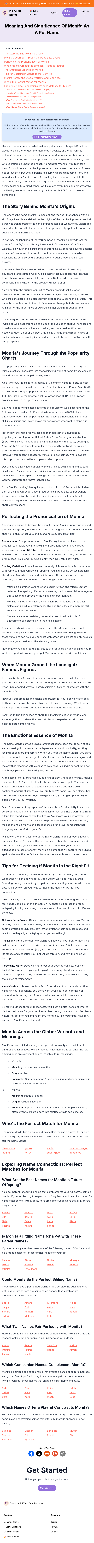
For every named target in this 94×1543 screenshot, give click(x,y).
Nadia (50, 1260)
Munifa (6, 1268)
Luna (50, 1221)
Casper (28, 1430)
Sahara (6, 1311)
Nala (50, 1212)
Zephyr (28, 1388)
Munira (6, 1349)
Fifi (26, 1435)
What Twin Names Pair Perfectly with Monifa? (24, 100)
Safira (5, 1302)
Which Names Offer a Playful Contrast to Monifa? (25, 107)
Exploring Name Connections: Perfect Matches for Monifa (37, 86)
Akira (50, 1216)
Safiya (73, 1212)
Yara (49, 1311)
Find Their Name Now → (47, 137)
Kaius (50, 1388)
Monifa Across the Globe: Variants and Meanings (32, 77)
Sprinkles (29, 1439)
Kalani (28, 1225)
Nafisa (73, 1345)
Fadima (28, 1264)
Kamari (28, 1311)
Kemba (28, 1212)
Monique (75, 1260)
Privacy (54, 1527)
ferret (27, 1152)
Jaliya (5, 1307)
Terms (54, 1522)
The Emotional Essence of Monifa (23, 69)
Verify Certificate (13, 1527)
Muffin (73, 1430)
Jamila (28, 1216)
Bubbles (6, 1430)
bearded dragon (79, 1148)
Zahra (27, 1221)
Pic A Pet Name (36, 1503)
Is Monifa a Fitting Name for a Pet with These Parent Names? (30, 93)
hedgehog (75, 1152)
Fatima (6, 1225)
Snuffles (7, 1439)
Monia (50, 1264)
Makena (29, 1316)
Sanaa (50, 1225)
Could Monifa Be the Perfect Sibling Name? (23, 97)
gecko (28, 1148)
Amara (6, 1212)
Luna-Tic (52, 1430)
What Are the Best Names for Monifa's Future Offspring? (28, 90)
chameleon (8, 1148)
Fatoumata (30, 1268)
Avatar (54, 12)
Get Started (84, 3)
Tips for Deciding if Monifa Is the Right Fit (28, 73)
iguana (6, 1152)
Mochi (50, 1396)
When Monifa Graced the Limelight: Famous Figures (34, 65)
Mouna (74, 1264)
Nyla (4, 1221)
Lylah (73, 1388)
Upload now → (47, 1488)
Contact (54, 1531)
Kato (27, 1396)
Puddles (51, 1435)
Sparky (6, 1435)
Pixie (72, 1435)
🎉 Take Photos (33, 13)
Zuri (4, 1216)
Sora (4, 1396)
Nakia (73, 1302)
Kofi (49, 1316)
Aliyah (73, 1349)
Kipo (49, 1392)
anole (50, 1148)
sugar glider (54, 1152)
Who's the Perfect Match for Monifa (25, 81)
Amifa (5, 1345)
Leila (72, 1216)
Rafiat (50, 1349)
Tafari (5, 1316)
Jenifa (28, 1345)
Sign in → (85, 13)
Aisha (73, 1221)
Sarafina (52, 1345)
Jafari (5, 1392)
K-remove (52, 1302)
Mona (5, 1264)
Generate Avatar (11, 1531)
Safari (5, 1388)
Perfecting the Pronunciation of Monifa (26, 61)
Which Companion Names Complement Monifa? (25, 103)
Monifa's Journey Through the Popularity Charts (32, 57)
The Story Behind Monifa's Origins (24, 53)
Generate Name (11, 1522)
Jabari (73, 1311)
